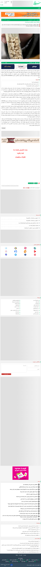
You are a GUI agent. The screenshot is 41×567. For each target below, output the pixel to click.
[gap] (6, 255)
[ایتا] (25, 252)
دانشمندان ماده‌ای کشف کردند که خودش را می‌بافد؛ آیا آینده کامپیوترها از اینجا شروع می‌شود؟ (22, 503)
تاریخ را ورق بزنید (36, 306)
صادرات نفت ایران (31, 561)
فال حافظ (21, 559)
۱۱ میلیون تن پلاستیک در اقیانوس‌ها (32, 218)
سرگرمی (27, 559)
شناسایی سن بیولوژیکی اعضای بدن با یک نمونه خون (29, 499)
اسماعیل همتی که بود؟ (35, 82)
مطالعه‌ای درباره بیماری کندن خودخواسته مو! (30, 484)
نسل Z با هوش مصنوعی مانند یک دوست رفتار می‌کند (28, 491)
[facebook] (24, 188)
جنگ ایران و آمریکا (35, 559)
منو (38, 8)
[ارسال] (35, 62)
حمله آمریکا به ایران (15, 561)
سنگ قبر (17, 308)
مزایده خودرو (37, 312)
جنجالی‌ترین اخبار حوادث (15, 302)
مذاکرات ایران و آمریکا (13, 559)
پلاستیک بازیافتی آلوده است (33, 225)
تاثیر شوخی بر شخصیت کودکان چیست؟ (32, 85)
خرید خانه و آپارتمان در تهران (15, 310)
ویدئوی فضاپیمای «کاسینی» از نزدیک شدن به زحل (29, 501)
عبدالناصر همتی (4, 559)
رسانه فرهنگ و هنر (36, 300)
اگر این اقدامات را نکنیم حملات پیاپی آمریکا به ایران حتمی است (29, 543)
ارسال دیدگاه (6, 374)
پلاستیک (36, 183)
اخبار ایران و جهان (36, 305)
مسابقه (17, 555)
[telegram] (6, 249)
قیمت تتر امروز (17, 306)
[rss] (2, 5)
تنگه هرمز (7, 561)
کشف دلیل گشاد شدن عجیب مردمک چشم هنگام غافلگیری (28, 487)
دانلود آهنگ (17, 312)
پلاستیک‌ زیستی (30, 183)
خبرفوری (30, 565)
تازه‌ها (39, 481)
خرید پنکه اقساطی (36, 308)
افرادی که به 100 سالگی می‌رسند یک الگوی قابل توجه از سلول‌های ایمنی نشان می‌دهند (23, 489)
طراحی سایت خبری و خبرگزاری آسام (5, 565)
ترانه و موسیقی (17, 303)
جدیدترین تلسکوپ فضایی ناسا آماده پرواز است (29, 519)
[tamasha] (35, 252)
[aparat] (25, 249)
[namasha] (35, 255)
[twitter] (27, 188)
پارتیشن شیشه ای (36, 313)
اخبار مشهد (37, 302)
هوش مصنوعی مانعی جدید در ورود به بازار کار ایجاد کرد (28, 513)
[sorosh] (15, 252)
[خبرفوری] (37, 3)
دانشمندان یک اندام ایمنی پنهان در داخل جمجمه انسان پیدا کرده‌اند (26, 496)
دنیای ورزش (37, 303)
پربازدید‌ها (38, 523)
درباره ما (24, 555)
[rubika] (15, 249)
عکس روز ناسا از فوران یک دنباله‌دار (31, 494)
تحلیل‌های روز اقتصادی (16, 300)
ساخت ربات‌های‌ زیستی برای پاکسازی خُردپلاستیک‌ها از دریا (28, 223)
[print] (37, 62)
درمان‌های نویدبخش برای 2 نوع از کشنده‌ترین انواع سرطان (28, 511)
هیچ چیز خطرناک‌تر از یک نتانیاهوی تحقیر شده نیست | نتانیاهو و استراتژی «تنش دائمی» (25, 548)
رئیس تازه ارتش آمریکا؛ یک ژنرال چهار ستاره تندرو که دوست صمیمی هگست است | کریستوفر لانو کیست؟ (23, 550)
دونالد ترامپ (23, 561)
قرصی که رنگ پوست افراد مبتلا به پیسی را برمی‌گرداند (28, 508)
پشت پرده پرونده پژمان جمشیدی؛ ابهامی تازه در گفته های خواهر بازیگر (27, 84)
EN (11, 1)
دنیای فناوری (17, 305)
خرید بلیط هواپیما (36, 310)
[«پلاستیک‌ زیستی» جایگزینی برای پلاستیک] (29, 188)
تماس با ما (20, 555)
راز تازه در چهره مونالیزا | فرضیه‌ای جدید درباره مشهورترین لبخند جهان (28, 552)
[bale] (35, 249)
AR (11, 2)
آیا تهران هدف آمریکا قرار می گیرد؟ (33, 541)
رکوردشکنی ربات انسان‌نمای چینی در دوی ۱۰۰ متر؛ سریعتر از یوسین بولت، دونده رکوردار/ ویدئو (22, 506)
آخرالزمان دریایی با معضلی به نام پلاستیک (31, 228)
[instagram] (6, 252)
